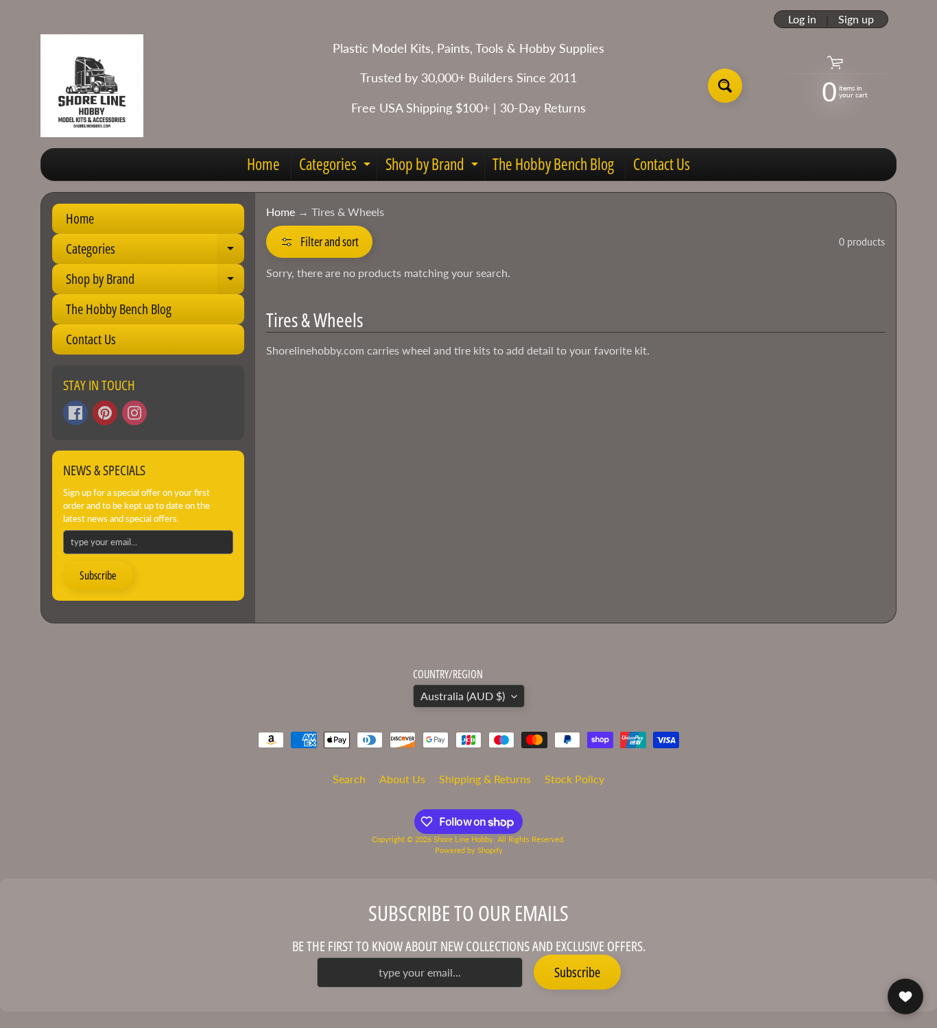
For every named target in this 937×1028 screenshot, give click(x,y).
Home (263, 164)
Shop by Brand (434, 166)
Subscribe (98, 575)
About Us (402, 778)
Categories (336, 166)
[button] (319, 242)
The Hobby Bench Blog (553, 164)
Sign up (856, 19)
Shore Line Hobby (463, 839)
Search (349, 778)
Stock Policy (574, 778)
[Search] (725, 86)
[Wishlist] (905, 996)
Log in (802, 19)
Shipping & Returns (485, 778)
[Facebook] (75, 413)
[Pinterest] (105, 413)
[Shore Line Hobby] (91, 85)
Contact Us (661, 164)
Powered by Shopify (469, 850)
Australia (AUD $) (462, 695)
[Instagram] (134, 413)
